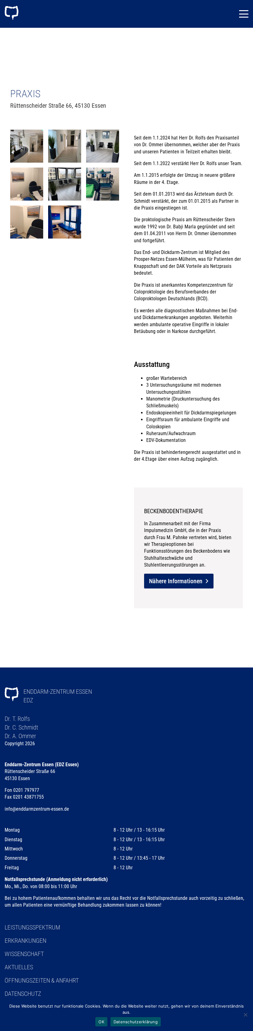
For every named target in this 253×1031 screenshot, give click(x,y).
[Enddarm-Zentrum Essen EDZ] (12, 14)
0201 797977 (26, 790)
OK (101, 1021)
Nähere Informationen (175, 581)
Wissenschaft (24, 954)
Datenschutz (23, 993)
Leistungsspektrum (32, 927)
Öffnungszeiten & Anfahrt (42, 980)
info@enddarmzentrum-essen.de (37, 809)
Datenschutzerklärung (136, 1021)
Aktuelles (19, 967)
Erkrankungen (25, 940)
